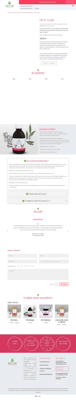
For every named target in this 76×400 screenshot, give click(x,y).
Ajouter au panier (49, 63)
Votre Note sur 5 (12, 266)
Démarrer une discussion (60, 368)
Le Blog (37, 8)
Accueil (9, 12)
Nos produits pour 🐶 (26, 6)
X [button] (74, 1)
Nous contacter (44, 365)
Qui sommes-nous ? (45, 361)
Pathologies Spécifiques (27, 12)
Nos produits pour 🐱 (26, 8)
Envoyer (64, 284)
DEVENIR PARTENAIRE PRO (46, 374)
